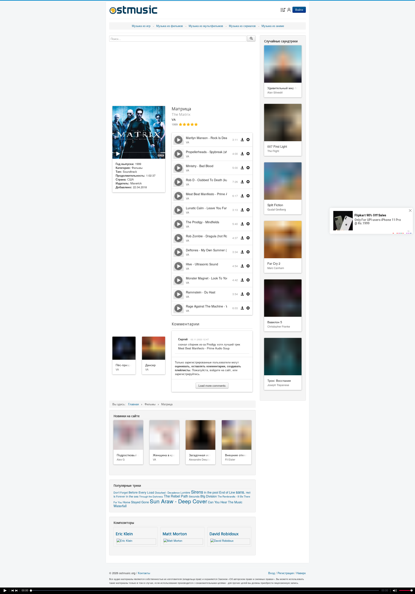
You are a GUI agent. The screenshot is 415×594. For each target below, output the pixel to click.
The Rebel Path (176, 496)
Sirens (197, 492)
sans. (240, 492)
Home (126, 502)
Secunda (194, 496)
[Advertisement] (138, 263)
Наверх (301, 573)
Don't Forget (120, 492)
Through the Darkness (151, 496)
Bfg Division (208, 496)
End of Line (227, 492)
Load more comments (212, 385)
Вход (271, 573)
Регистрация (286, 573)
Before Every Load (141, 492)
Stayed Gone (140, 502)
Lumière (185, 492)
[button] (248, 139)
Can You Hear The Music (225, 502)
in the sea (132, 496)
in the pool (211, 492)
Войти (299, 10)
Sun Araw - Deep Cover (178, 501)
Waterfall (119, 505)
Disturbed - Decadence (167, 492)
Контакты (144, 573)
